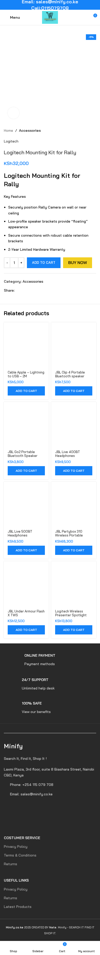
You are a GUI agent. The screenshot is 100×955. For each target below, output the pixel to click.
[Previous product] (83, 130)
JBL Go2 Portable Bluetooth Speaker (22, 454)
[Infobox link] (29, 660)
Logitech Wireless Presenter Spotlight (71, 613)
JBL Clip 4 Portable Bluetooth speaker (70, 374)
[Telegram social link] (41, 290)
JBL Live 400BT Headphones (67, 454)
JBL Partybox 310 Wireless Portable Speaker (69, 535)
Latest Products (18, 906)
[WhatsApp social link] (35, 290)
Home (8, 130)
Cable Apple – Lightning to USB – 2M (26, 374)
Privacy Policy (15, 846)
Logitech (11, 141)
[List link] (50, 772)
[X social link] (23, 290)
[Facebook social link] (18, 290)
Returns (10, 864)
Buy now (77, 262)
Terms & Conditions (20, 855)
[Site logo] (50, 17)
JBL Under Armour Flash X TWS (26, 613)
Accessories (30, 130)
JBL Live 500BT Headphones (20, 533)
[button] (26, 391)
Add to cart (43, 262)
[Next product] (93, 130)
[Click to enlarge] (13, 113)
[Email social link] (29, 290)
